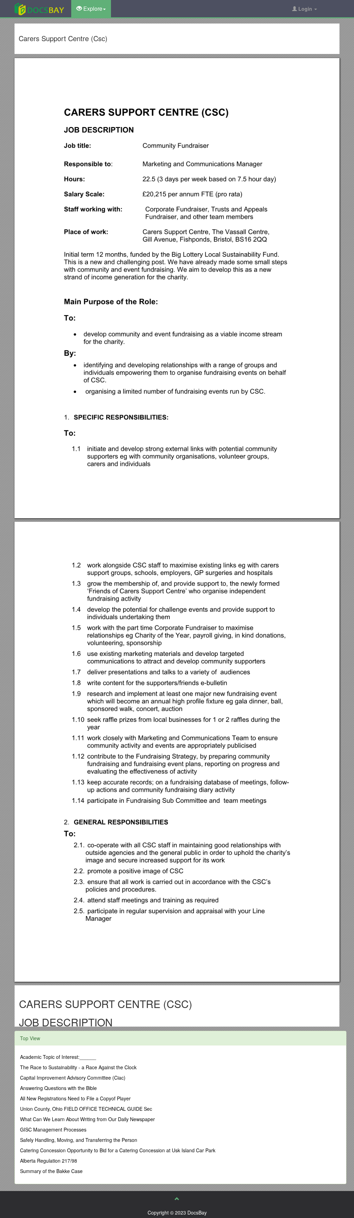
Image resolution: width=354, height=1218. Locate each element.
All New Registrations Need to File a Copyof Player (75, 1098)
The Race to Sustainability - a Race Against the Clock (78, 1067)
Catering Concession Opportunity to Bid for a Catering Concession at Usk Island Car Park (117, 1150)
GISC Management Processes (53, 1129)
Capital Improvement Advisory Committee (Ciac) (72, 1077)
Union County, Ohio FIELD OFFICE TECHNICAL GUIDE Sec (86, 1108)
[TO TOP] (177, 1198)
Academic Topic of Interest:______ (58, 1056)
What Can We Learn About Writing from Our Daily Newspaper (87, 1119)
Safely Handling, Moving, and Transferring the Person (78, 1139)
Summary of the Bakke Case (51, 1170)
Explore (92, 8)
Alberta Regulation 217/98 (48, 1160)
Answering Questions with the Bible (58, 1087)
